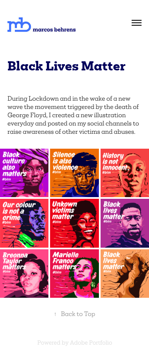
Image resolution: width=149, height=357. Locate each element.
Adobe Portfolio (91, 342)
